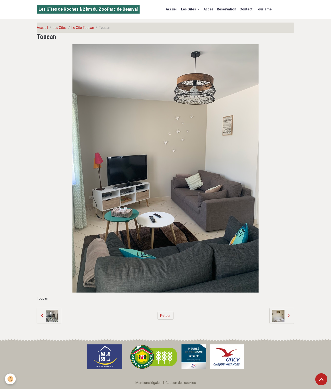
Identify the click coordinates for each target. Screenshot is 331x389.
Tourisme (264, 9)
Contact (246, 9)
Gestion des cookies (181, 383)
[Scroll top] (321, 379)
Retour (165, 316)
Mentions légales (148, 383)
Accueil (172, 9)
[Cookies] (10, 378)
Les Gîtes (189, 9)
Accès (208, 9)
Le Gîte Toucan (82, 28)
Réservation (226, 9)
